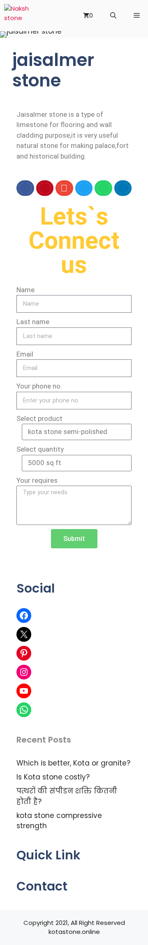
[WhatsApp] (23, 709)
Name (25, 290)
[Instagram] (23, 672)
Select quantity (40, 449)
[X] (23, 634)
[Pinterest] (23, 653)
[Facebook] (23, 615)
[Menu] (136, 15)
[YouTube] (23, 691)
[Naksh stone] (18, 15)
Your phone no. (39, 386)
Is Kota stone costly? (53, 777)
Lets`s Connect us (74, 240)
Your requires (37, 480)
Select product (39, 418)
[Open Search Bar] (113, 15)
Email (24, 354)
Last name (32, 322)
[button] (25, 188)
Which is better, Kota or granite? (73, 763)
